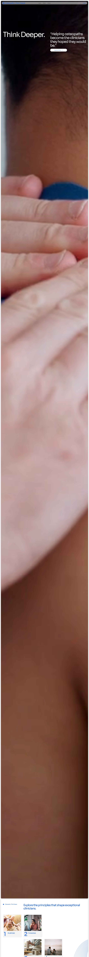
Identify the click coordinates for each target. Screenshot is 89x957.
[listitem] (12, 925)
